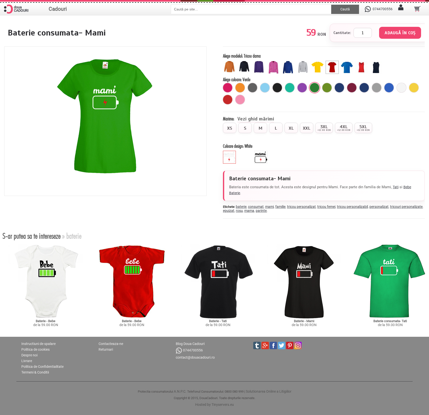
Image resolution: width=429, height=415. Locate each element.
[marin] (339, 87)
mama (249, 211)
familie (280, 207)
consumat (256, 207)
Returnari (106, 349)
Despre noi (29, 355)
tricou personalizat (301, 207)
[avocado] (327, 87)
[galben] (414, 87)
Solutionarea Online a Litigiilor (268, 391)
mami (269, 207)
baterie (241, 207)
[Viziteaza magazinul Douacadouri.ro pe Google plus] (265, 345)
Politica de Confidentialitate (42, 367)
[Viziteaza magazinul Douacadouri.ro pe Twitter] (281, 345)
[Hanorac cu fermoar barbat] (303, 63)
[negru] (277, 87)
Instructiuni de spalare (38, 344)
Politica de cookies (35, 349)
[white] (230, 153)
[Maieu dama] (362, 63)
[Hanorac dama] (259, 63)
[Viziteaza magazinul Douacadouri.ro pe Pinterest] (289, 345)
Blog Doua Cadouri (190, 344)
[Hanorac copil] (230, 63)
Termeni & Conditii (35, 372)
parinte (261, 211)
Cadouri (58, 9)
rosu (239, 211)
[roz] (240, 99)
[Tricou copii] (318, 63)
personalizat (379, 207)
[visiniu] (352, 87)
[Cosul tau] (417, 9)
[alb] (401, 87)
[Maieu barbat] (376, 63)
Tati (395, 187)
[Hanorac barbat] (289, 63)
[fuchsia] (227, 87)
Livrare (26, 361)
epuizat (228, 211)
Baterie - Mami (304, 321)
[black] (261, 153)
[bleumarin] (364, 87)
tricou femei (326, 207)
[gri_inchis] (252, 87)
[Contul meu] (401, 9)
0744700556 (193, 350)
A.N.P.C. (180, 391)
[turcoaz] (289, 87)
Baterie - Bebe (45, 321)
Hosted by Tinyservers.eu (214, 405)
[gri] (376, 87)
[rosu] (227, 99)
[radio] (229, 128)
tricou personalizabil (352, 207)
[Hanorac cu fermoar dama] (274, 63)
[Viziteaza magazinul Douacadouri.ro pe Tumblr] (257, 345)
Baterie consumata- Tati (390, 321)
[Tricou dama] (332, 63)
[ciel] (265, 87)
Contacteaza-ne (111, 344)
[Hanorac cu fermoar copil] (245, 63)
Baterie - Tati (218, 321)
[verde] (314, 87)
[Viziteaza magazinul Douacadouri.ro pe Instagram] (298, 345)
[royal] (389, 87)
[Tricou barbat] (347, 63)
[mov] (302, 87)
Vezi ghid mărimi (255, 119)
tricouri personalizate (406, 207)
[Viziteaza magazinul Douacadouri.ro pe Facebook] (273, 345)
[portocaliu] (240, 87)
